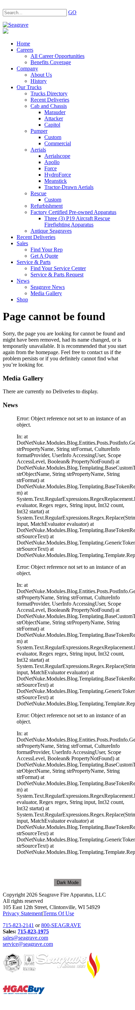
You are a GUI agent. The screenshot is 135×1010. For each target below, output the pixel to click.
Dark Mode (68, 882)
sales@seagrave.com (25, 938)
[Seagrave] (15, 25)
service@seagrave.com (28, 944)
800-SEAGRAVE (61, 925)
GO (72, 12)
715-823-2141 (18, 925)
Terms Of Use (58, 913)
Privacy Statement (22, 913)
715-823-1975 (33, 931)
